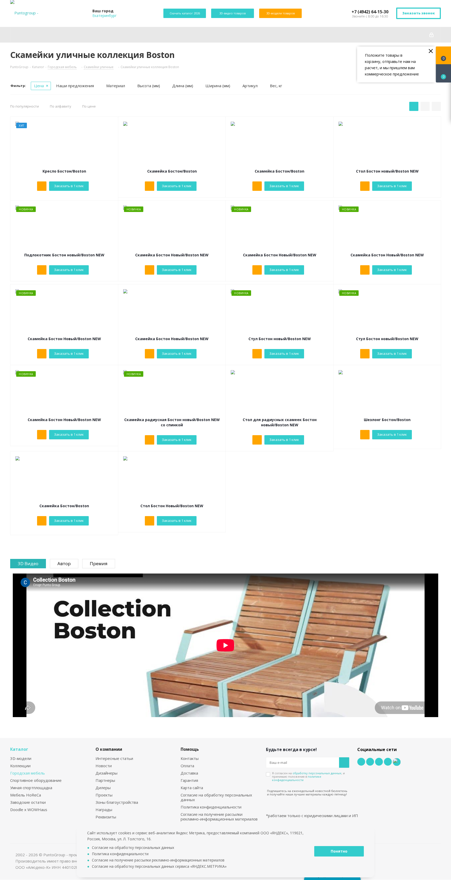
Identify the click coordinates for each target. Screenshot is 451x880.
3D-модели (20, 758)
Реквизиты (106, 816)
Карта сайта (192, 787)
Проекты (104, 795)
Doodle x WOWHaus (28, 809)
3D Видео (28, 563)
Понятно (339, 851)
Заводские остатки (28, 802)
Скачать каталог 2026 (184, 13)
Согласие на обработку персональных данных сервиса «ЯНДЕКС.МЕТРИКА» (159, 866)
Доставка (189, 773)
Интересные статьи (114, 758)
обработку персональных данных (317, 773)
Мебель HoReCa (25, 795)
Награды (104, 809)
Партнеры (105, 780)
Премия (99, 563)
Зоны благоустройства (117, 802)
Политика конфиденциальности (211, 807)
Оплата (187, 765)
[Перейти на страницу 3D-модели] (109, 126)
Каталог (19, 749)
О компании (109, 749)
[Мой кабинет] (431, 35)
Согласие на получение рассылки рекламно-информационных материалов (219, 817)
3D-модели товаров (280, 13)
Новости (104, 765)
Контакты (190, 758)
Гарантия (189, 780)
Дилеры (103, 787)
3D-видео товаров (232, 13)
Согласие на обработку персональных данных (216, 797)
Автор (64, 563)
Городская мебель (27, 773)
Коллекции (20, 765)
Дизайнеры (106, 773)
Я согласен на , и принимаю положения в (308, 776)
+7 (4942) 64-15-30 (370, 12)
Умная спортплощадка (31, 787)
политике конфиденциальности (296, 778)
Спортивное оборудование (36, 780)
